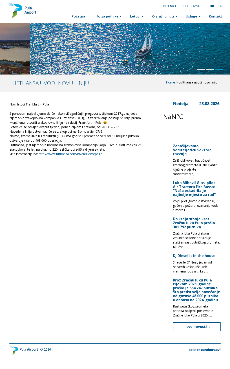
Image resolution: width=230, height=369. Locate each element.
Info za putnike (106, 16)
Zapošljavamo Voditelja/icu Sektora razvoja (192, 149)
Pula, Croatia (188, 116)
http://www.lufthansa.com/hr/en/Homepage (70, 154)
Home (170, 82)
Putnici (169, 6)
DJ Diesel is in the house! (195, 255)
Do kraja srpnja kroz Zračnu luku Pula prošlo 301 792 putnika (194, 222)
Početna (78, 16)
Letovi (135, 16)
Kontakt (215, 16)
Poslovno (192, 6)
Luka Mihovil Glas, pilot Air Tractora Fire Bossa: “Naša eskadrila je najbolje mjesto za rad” (194, 188)
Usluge (192, 16)
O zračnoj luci (163, 16)
